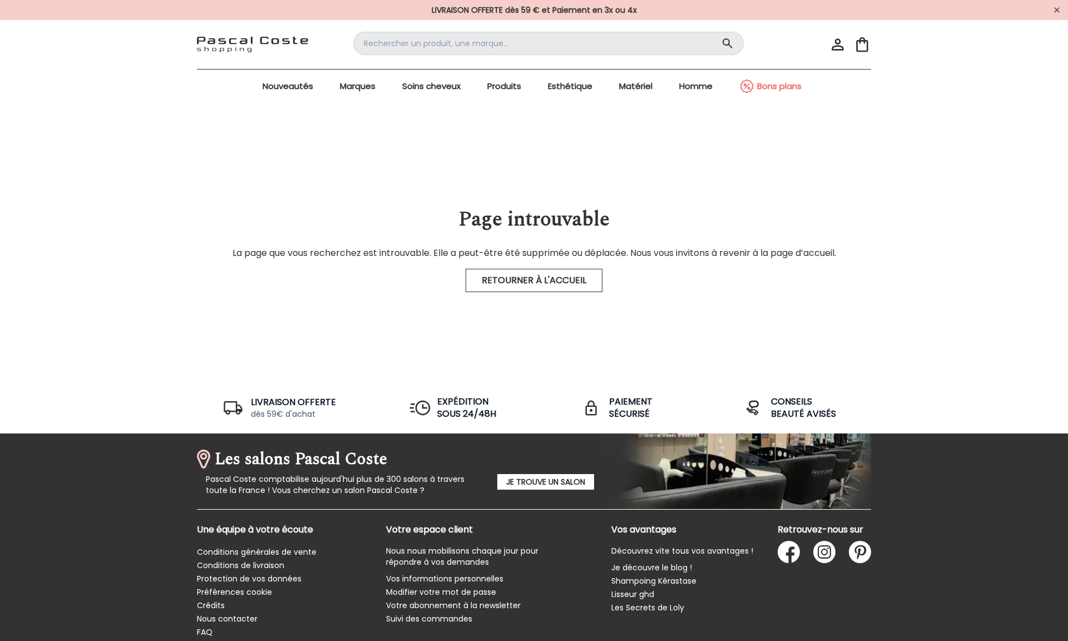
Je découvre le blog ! (651, 567)
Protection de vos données (249, 578)
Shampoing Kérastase (653, 580)
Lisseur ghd (632, 594)
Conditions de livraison (240, 565)
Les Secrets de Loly (647, 607)
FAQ (204, 632)
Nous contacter (227, 618)
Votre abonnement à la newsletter (453, 605)
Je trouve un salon (545, 481)
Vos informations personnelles (444, 578)
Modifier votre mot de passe (441, 592)
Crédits (211, 605)
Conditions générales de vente (257, 552)
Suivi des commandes (429, 618)
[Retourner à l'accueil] (252, 44)
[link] (534, 10)
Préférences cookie (234, 592)
